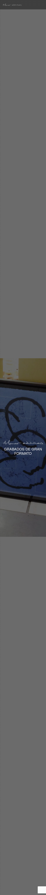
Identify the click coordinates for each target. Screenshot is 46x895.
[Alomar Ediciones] (12, 5)
